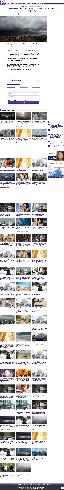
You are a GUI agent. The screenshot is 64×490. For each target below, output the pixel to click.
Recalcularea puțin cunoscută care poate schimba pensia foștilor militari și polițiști (38, 343)
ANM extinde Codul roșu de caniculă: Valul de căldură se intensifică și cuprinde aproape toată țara (7, 293)
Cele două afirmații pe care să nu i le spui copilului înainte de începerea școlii (23, 326)
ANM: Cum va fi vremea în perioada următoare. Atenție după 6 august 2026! (7, 326)
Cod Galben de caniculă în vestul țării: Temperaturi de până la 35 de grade (23, 214)
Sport (24, 1)
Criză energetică (21, 0)
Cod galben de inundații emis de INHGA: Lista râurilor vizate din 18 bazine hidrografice (39, 244)
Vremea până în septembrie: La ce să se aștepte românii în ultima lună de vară (7, 260)
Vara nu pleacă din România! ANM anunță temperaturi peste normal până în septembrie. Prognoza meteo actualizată (23, 229)
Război (16, 0)
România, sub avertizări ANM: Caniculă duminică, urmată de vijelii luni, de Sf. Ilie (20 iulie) (22, 427)
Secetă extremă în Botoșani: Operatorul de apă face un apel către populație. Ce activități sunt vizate (39, 309)
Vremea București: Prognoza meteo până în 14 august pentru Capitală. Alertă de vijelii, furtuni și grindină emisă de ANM (23, 245)
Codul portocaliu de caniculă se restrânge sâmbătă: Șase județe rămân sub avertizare (23, 169)
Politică (12, 0)
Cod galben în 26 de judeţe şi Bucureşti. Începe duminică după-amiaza (38, 458)
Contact (39, 484)
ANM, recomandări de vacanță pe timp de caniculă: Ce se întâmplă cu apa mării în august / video (23, 293)
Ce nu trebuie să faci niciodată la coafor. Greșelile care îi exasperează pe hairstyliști (7, 244)
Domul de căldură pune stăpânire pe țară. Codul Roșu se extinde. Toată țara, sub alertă (39, 293)
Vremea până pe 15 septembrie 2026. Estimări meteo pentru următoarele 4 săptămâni (39, 169)
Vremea (26, 6)
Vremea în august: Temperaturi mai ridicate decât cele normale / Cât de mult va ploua (39, 379)
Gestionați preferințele (32, 484)
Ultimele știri (8, 0)
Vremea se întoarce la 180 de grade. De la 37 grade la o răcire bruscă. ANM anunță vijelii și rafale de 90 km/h (39, 184)
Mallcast (33, 1)
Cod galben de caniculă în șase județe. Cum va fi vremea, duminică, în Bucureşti (7, 229)
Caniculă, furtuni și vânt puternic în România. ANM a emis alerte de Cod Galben (39, 229)
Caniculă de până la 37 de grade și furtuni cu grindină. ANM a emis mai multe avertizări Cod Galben (23, 443)
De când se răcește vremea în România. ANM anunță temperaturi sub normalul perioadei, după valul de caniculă (7, 443)
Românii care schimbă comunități (43, 0)
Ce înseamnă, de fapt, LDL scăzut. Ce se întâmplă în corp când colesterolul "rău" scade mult (7, 309)
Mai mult (38, 1)
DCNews (2, 2)
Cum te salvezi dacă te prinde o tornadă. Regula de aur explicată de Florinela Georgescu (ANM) (7, 122)
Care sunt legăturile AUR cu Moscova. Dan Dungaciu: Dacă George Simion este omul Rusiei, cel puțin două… (28, 3)
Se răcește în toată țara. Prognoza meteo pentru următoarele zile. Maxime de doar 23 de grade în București (23, 411)
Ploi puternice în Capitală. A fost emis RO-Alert (7, 410)
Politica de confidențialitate (17, 484)
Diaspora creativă (33, 0)
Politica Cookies (25, 484)
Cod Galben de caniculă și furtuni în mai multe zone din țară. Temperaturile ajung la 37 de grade (23, 140)
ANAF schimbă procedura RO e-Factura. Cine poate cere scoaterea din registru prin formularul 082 (39, 277)
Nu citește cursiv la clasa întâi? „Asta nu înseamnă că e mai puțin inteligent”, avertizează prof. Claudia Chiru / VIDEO (23, 395)
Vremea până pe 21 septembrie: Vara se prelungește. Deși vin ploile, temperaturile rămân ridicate (7, 140)
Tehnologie (28, 1)
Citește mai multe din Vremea (23, 480)
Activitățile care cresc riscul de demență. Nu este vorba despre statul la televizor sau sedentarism (7, 380)
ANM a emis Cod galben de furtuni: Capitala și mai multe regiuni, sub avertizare (38, 395)
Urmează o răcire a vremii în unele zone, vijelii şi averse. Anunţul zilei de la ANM (6, 214)
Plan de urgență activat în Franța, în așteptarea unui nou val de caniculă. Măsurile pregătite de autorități (7, 474)
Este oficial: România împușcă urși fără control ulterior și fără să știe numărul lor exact (39, 122)
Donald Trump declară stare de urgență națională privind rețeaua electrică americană (57, 146)
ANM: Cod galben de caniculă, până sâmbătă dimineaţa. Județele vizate (38, 442)
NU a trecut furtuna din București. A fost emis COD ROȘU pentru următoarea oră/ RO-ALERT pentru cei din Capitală (7, 427)
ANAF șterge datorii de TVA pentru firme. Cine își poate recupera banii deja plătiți (38, 214)
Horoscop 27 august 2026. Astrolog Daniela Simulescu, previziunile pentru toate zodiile (57, 142)
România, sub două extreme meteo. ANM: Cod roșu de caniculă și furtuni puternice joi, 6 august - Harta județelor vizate (7, 277)
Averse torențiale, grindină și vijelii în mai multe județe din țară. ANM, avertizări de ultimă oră (39, 427)
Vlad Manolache (33, 10)
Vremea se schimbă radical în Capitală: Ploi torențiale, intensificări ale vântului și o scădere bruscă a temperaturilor (39, 411)
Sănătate (52, 0)
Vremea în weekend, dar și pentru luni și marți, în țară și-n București (23, 474)
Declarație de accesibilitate (46, 484)
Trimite (23, 102)
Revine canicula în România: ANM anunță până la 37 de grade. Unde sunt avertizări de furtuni (7, 458)
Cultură (56, 0)
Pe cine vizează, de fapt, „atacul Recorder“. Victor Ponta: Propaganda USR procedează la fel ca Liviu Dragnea (57, 130)
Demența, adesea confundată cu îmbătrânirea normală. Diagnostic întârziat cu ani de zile (7, 169)
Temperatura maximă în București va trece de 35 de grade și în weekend (39, 139)
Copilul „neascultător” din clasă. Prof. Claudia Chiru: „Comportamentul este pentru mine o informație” (23, 260)
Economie (27, 0)
